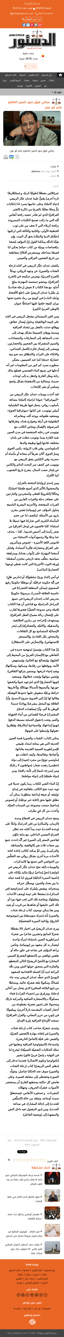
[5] (31, 1160)
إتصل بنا (28, 3)
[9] (17, 1160)
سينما (35, 80)
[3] (38, 1160)
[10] (14, 1160)
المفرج (38, 86)
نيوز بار (20, 86)
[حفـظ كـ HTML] (11, 159)
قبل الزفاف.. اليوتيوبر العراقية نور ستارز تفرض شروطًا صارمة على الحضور (24, 1234)
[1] (44, 1160)
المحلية (22, 75)
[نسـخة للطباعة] (5, 159)
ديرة (5, 80)
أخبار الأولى (34, 75)
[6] (27, 1160)
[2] (41, 1160)
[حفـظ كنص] (17, 159)
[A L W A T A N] (32, 39)
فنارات (51, 80)
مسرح (43, 80)
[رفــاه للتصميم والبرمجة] (32, 1324)
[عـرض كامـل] (52, 1184)
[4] (34, 1160)
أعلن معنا (27, 1308)
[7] (24, 1160)
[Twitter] (28, 25)
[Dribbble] (23, 1295)
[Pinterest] (18, 1295)
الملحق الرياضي (32, 1283)
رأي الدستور (47, 75)
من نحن (36, 3)
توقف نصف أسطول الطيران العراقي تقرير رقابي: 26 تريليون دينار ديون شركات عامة (23, 1249)
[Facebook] (24, 25)
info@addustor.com (23, 13)
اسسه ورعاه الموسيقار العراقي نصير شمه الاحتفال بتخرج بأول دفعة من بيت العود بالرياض (23, 1179)
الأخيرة (29, 86)
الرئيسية (46, 1308)
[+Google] (40, 25)
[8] (21, 1160)
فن (45, 86)
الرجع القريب (15, 80)
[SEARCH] (23, 19)
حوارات (27, 80)
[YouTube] (32, 25)
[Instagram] (36, 25)
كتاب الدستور (10, 75)
